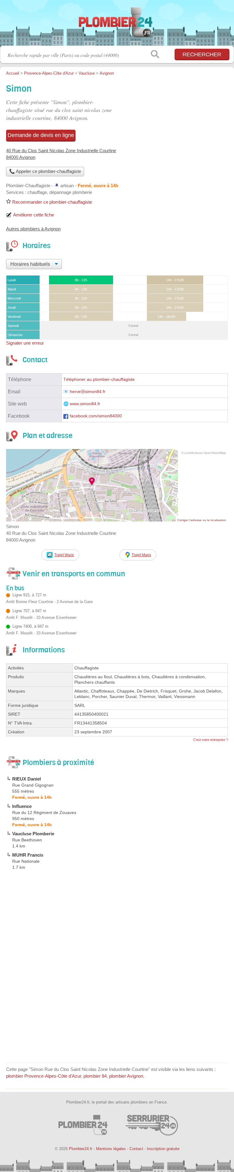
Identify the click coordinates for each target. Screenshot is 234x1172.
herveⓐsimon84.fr (87, 391)
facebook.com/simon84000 (96, 416)
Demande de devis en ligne (41, 135)
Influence (22, 806)
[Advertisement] (117, 1014)
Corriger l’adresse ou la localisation (201, 520)
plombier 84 (95, 1076)
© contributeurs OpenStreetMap (203, 452)
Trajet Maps (141, 555)
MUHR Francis (27, 855)
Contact (136, 1148)
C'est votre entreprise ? (210, 740)
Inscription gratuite (163, 1148)
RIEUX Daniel (26, 778)
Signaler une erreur (25, 343)
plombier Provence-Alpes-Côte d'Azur (43, 1076)
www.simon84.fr (85, 404)
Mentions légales (111, 1148)
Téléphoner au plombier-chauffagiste (99, 379)
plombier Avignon (126, 1076)
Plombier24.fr (117, 25)
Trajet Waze (64, 555)
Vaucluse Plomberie (33, 833)
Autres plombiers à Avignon (33, 228)
